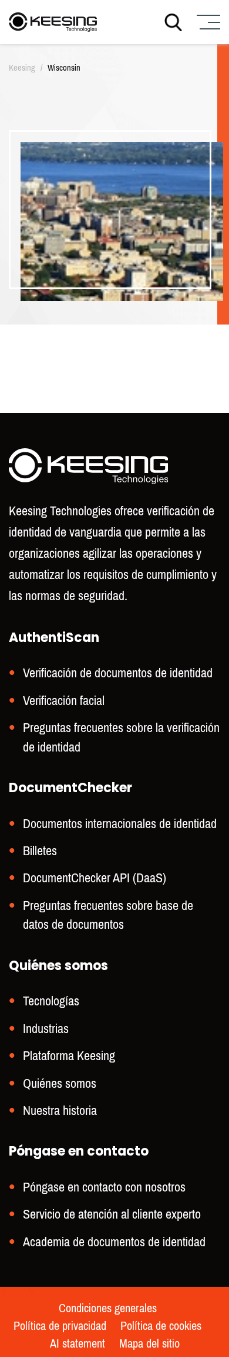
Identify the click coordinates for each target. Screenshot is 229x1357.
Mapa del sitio (149, 1344)
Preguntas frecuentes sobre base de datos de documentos (108, 914)
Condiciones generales (108, 1309)
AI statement (77, 1344)
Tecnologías (51, 1001)
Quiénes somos (59, 1083)
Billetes (40, 851)
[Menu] (207, 22)
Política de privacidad (60, 1326)
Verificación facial (64, 701)
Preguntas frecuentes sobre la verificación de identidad (121, 737)
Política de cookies (160, 1326)
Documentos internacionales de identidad (120, 824)
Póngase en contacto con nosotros (104, 1187)
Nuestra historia (60, 1110)
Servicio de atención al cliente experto (112, 1214)
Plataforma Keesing (69, 1056)
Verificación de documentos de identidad (118, 673)
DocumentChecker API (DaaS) (94, 878)
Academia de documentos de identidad (114, 1242)
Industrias (46, 1029)
